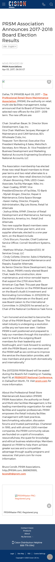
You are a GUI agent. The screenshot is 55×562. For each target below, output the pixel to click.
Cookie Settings (39, 554)
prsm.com (41, 381)
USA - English (9, 46)
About (27, 534)
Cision (31, 558)
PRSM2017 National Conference (33, 377)
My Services (26, 537)
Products (27, 531)
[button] (44, 4)
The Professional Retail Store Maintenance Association (25, 98)
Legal (12, 554)
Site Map (21, 554)
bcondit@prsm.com (14, 473)
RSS (29, 554)
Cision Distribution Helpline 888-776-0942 (28, 544)
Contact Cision (27, 528)
